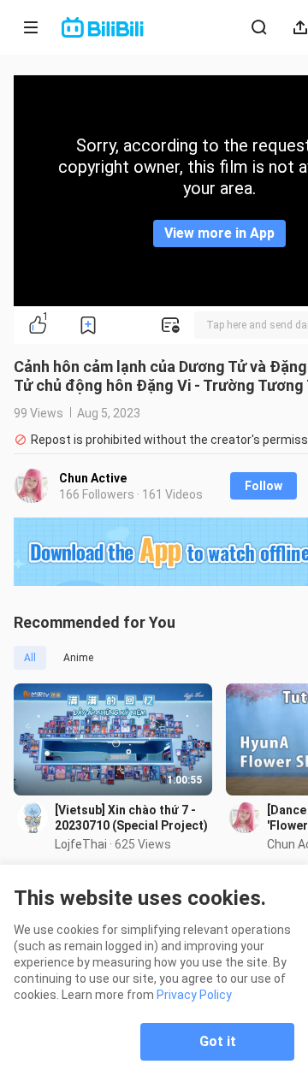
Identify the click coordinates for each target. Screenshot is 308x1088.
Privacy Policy (194, 995)
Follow (263, 486)
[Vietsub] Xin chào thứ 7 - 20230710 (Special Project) (131, 817)
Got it (217, 1041)
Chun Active (93, 478)
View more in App (219, 233)
